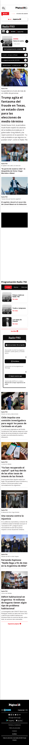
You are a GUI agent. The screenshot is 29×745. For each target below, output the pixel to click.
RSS (26, 710)
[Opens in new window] (10, 720)
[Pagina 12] (21, 8)
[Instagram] (11, 714)
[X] (13, 714)
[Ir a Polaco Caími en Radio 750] (7, 297)
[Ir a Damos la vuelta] (7, 41)
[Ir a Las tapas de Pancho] (7, 321)
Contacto (14, 731)
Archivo (14, 734)
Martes (16, 287)
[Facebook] (9, 714)
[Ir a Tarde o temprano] (7, 309)
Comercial (21, 710)
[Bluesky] (15, 714)
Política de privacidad (14, 728)
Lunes (8, 287)
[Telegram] (19, 714)
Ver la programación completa (14, 49)
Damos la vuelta (18, 41)
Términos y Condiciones (14, 725)
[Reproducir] (7, 31)
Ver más (15, 299)
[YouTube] (17, 714)
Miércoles (24, 287)
